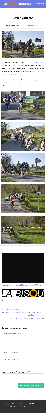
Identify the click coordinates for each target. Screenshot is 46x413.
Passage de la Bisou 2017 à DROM (16, 285)
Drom (17, 301)
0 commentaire (33, 26)
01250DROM (38, 285)
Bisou (36, 62)
